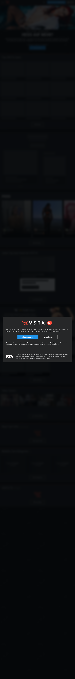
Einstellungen (48, 337)
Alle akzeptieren (27, 337)
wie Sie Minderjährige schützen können (40, 358)
